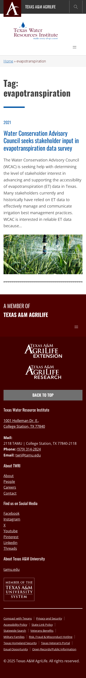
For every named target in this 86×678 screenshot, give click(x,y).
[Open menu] (74, 47)
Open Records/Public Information (54, 649)
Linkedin (10, 542)
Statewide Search (15, 631)
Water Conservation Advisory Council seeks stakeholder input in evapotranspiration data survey (41, 140)
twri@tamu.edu (28, 455)
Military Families (14, 637)
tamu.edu (12, 569)
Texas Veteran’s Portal (55, 643)
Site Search (75, 6)
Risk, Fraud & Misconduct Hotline (50, 637)
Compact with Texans (18, 618)
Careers (10, 487)
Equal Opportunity (16, 649)
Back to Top (43, 395)
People (9, 481)
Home (8, 61)
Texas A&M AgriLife (40, 7)
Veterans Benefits (41, 631)
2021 (7, 122)
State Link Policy (42, 625)
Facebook (11, 513)
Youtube (11, 530)
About (9, 475)
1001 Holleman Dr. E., (21, 420)
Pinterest (11, 536)
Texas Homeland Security (20, 643)
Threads (10, 548)
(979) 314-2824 (29, 449)
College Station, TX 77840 (24, 426)
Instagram (12, 519)
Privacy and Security (49, 618)
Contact (10, 493)
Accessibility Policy (15, 625)
